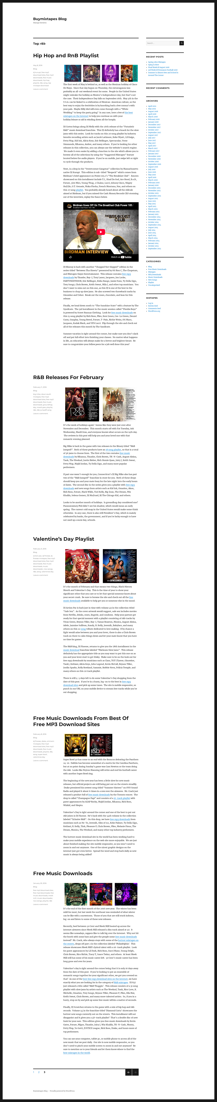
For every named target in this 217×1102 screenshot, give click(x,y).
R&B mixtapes (121, 982)
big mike (37, 394)
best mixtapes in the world (76, 1053)
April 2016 (152, 177)
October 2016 (153, 162)
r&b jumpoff (42, 410)
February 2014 (153, 241)
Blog (35, 69)
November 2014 (154, 220)
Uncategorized (154, 285)
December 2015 (154, 188)
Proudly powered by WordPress (62, 1091)
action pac (37, 556)
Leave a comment (40, 89)
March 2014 (153, 238)
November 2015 (154, 191)
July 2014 (151, 230)
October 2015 (153, 193)
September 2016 (154, 164)
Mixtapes (152, 272)
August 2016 (153, 167)
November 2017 (154, 127)
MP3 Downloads (154, 275)
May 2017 (152, 143)
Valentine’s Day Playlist (63, 539)
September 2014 (154, 225)
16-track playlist (122, 798)
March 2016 (153, 180)
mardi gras (41, 407)
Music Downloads (155, 277)
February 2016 (154, 183)
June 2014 (152, 233)
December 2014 (154, 217)
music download (71, 650)
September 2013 (154, 249)
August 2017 (153, 135)
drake (44, 741)
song (45, 83)
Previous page (128, 1075)
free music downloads (122, 312)
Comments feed (154, 308)
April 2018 (152, 114)
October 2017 (153, 130)
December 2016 (154, 156)
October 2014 (153, 222)
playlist (79, 190)
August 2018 (153, 111)
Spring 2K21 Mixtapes (157, 62)
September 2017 (154, 133)
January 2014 (153, 243)
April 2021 (152, 106)
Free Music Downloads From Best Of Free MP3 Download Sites (80, 721)
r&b (41, 83)
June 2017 (152, 140)
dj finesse (46, 556)
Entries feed (153, 306)
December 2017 (154, 125)
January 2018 (153, 122)
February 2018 (153, 119)
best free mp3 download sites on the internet (105, 979)
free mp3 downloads (120, 819)
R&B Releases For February (68, 377)
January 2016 (153, 185)
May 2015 (152, 204)
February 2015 (153, 212)
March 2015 (153, 209)
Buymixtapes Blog (50, 19)
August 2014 (153, 227)
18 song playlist (113, 449)
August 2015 (153, 198)
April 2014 (152, 235)
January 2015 (153, 214)
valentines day (47, 572)
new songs (48, 569)
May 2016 (152, 175)
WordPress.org (154, 311)
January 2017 (153, 154)
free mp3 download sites (43, 890)
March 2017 (153, 148)
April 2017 (152, 146)
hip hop (46, 80)
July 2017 (151, 138)
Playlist (151, 282)
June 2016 (152, 172)
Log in (150, 303)
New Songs (152, 280)
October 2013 (153, 246)
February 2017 (153, 151)
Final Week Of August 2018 (158, 67)
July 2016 (151, 169)
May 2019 (152, 109)
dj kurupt (37, 72)
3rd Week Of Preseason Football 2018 (162, 70)
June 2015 (152, 201)
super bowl (42, 754)
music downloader (44, 898)
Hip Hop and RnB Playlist (66, 55)
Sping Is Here (153, 65)
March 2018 (153, 117)
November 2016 (154, 159)
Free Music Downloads (62, 873)
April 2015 (152, 206)
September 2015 (154, 196)
